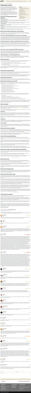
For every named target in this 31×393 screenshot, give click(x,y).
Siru (7, 130)
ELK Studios (20, 107)
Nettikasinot (7, 1)
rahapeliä (28, 181)
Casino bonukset (14, 386)
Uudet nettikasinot (12, 1)
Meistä (1, 390)
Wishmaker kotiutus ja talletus (22, 13)
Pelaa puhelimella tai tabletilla (15, 157)
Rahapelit (23, 1)
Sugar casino (3, 381)
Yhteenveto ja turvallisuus (22, 18)
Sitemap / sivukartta (3, 389)
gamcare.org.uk (21, 389)
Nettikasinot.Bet (7, 8)
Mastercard (24, 129)
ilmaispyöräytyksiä (4, 57)
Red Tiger (23, 107)
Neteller (3, 130)
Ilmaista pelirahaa (14, 387)
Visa (22, 129)
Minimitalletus (22, 133)
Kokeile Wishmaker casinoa (15, 192)
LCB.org (21, 212)
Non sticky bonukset (14, 385)
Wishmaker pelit (21, 12)
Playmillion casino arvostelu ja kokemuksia (24, 381)
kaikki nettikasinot (4, 105)
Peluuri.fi (20, 385)
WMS (6, 107)
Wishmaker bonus (21, 9)
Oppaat (26, 1)
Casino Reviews (5, 3)
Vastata (2, 224)
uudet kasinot (6, 32)
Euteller (27, 129)
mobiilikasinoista (20, 155)
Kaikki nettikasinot (20, 1)
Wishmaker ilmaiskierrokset (22, 10)
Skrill (1, 130)
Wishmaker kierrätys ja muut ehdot (23, 11)
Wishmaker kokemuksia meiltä (23, 17)
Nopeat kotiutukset (3, 387)
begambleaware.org (21, 388)
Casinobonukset (16, 1)
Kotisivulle (1, 3)
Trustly (29, 129)
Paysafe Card (5, 130)
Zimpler (9, 130)
